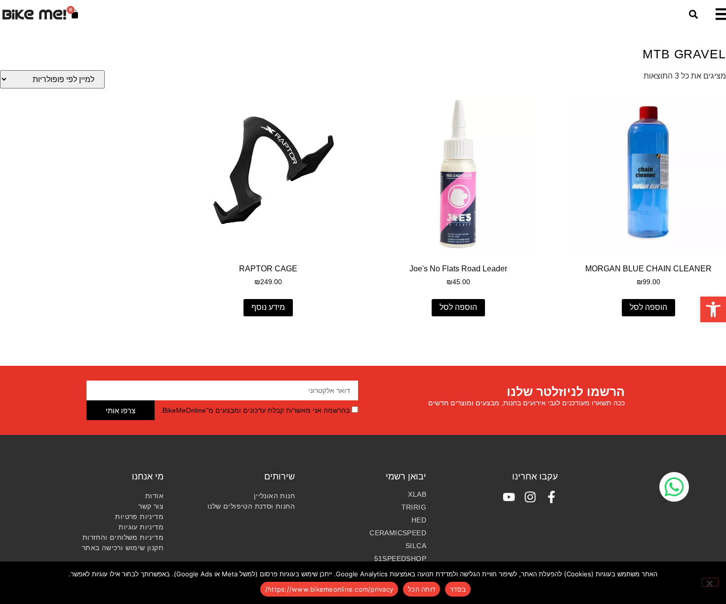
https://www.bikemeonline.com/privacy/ (329, 589)
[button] (713, 309)
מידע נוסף (268, 307)
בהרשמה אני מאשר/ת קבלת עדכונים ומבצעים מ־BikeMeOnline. (255, 411)
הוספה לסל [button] (648, 307)
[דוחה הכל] (710, 582)
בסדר (458, 589)
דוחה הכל (421, 589)
